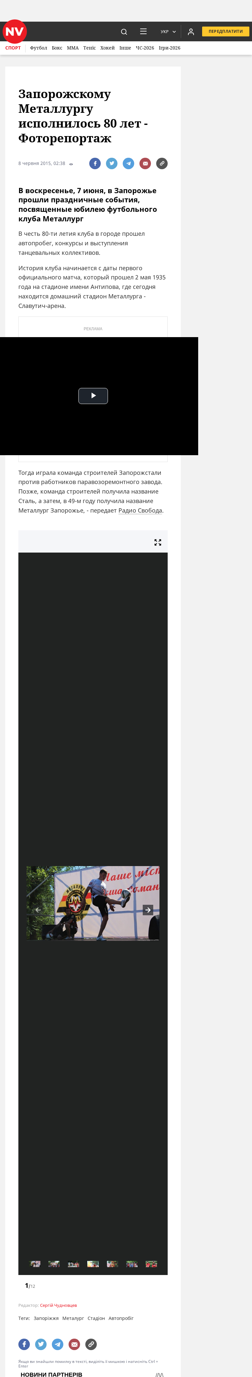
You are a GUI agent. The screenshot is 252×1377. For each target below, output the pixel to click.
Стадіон (96, 1318)
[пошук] (124, 31)
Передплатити (226, 31)
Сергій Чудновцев (58, 1305)
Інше (125, 48)
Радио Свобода (140, 510)
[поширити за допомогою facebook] (95, 163)
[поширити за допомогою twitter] (111, 163)
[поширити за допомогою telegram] (128, 163)
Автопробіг (121, 1318)
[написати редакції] (145, 163)
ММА (73, 48)
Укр (165, 31)
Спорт (13, 48)
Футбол (38, 48)
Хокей (107, 48)
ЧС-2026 (145, 48)
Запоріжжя (46, 1318)
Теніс (89, 48)
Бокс (57, 48)
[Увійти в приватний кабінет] (191, 31)
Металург (73, 1318)
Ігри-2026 (169, 48)
